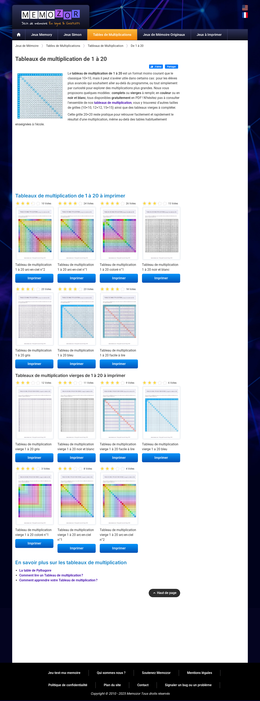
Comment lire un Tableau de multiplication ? (51, 575)
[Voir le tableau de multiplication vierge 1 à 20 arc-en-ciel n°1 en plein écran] (76, 499)
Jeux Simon (72, 35)
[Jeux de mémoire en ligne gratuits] (50, 17)
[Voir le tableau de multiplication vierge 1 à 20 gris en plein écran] (34, 414)
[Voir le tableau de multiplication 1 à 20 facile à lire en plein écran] (119, 320)
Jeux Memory (41, 35)
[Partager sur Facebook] (171, 67)
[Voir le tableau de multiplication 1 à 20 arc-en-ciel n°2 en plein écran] (34, 234)
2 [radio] (20, 203)
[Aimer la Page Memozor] (156, 67)
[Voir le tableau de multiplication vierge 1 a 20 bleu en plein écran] (161, 414)
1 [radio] (17, 203)
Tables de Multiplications (112, 35)
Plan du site (112, 685)
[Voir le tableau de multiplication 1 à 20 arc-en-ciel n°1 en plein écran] (76, 234)
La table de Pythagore (35, 570)
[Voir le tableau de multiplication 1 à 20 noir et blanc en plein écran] (161, 234)
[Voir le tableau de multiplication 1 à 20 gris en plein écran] (34, 320)
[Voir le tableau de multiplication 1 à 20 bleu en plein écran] (76, 320)
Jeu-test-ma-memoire (64, 673)
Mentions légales (199, 673)
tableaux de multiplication (113, 103)
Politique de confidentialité (67, 685)
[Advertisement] (97, 159)
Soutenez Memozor (156, 673)
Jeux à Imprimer (209, 35)
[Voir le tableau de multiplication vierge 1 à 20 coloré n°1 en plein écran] (34, 499)
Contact (142, 685)
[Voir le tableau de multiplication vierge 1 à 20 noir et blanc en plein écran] (76, 414)
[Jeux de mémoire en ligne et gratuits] (18, 35)
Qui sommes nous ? (111, 673)
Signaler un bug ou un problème (188, 685)
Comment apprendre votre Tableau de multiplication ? (58, 580)
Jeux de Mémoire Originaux (164, 35)
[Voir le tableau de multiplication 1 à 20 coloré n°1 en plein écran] (119, 234)
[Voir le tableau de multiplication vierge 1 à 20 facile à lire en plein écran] (119, 414)
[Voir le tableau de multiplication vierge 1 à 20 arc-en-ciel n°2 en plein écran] (119, 499)
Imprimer (34, 278)
